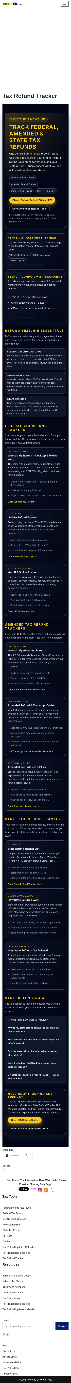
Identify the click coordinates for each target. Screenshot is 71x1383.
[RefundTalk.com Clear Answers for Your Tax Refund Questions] (12, 3)
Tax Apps (7, 1235)
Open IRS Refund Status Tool (25, 264)
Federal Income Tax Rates (16, 1207)
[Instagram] (40, 1190)
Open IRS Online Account (22, 611)
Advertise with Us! (12, 1362)
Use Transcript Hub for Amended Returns (30, 751)
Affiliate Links (9, 1356)
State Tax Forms (11, 1230)
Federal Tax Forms (12, 1213)
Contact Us (8, 1351)
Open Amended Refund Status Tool (27, 689)
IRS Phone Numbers (13, 1286)
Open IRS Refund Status (24, 1120)
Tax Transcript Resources (16, 1252)
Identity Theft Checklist (14, 1219)
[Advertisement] (35, 45)
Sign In (6, 1345)
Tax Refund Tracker (13, 1258)
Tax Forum (8, 1241)
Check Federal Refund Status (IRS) (32, 200)
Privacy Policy (10, 1373)
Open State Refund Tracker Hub (25, 884)
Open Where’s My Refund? (22, 501)
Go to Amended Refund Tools (29, 208)
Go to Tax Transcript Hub (23, 317)
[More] (46, 1190)
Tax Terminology (11, 1298)
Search (6, 1320)
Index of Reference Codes (16, 1275)
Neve (22, 1379)
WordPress (46, 1379)
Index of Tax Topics (12, 1281)
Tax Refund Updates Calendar (18, 1247)
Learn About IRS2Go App (22, 556)
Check (33, 467)
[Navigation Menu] (65, 4)
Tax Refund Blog (11, 1368)
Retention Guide (11, 1224)
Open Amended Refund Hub (23, 806)
